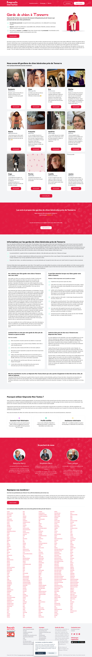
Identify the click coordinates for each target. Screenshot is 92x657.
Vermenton (72, 558)
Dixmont (24, 544)
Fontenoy (24, 586)
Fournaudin (25, 589)
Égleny (24, 556)
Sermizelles (56, 613)
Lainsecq (40, 523)
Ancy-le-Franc (9, 514)
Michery (40, 574)
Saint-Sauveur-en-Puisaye (58, 586)
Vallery (71, 543)
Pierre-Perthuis (41, 616)
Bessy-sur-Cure (9, 555)
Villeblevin (72, 567)
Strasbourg (61, 644)
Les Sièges (40, 534)
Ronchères (56, 540)
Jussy (24, 616)
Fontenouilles (25, 585)
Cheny (8, 609)
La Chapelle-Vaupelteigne (43, 516)
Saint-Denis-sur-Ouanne (58, 559)
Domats (24, 547)
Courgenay (24, 525)
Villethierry (72, 589)
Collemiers (24, 516)
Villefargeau (72, 573)
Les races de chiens (27, 641)
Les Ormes (40, 532)
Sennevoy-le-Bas (57, 603)
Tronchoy (71, 537)
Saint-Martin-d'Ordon (58, 574)
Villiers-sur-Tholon (73, 597)
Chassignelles (9, 598)
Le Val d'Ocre (41, 538)
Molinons (40, 580)
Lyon (66, 639)
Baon (8, 541)
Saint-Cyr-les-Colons (57, 556)
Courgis (24, 526)
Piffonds (55, 511)
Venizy (71, 550)
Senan (55, 601)
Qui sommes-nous (43, 630)
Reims (66, 642)
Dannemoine (25, 538)
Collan (24, 514)
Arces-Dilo (9, 526)
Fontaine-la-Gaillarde (26, 580)
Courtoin (24, 531)
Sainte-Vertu (56, 564)
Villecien (71, 571)
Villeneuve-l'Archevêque (74, 582)
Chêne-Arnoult (9, 606)
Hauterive (24, 603)
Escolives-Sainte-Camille (27, 564)
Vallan (71, 541)
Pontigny (55, 519)
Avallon (8, 538)
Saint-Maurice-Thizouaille (58, 582)
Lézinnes (40, 541)
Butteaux (8, 571)
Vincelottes (72, 601)
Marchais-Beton (41, 562)
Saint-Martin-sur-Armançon (59, 576)
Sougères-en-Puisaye (73, 514)
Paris (63, 639)
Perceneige (41, 612)
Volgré (71, 609)
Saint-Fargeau (56, 565)
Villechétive (72, 570)
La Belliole (40, 511)
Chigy (24, 511)
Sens (55, 606)
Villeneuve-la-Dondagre (74, 579)
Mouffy (40, 589)
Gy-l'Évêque (25, 601)
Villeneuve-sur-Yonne (73, 586)
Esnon (24, 565)
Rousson (55, 543)
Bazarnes (8, 544)
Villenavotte (72, 577)
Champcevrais (9, 582)
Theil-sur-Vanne (73, 525)
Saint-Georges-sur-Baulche (59, 567)
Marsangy (40, 564)
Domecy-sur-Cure (26, 549)
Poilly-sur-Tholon (57, 516)
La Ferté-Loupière (42, 519)
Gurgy (24, 600)
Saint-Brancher (57, 552)
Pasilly (40, 610)
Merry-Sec (40, 571)
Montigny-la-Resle (42, 586)
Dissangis (24, 543)
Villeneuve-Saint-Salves (74, 585)
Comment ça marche (33, 3)
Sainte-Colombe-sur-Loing (58, 561)
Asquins (8, 534)
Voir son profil (16, 106)
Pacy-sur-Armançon (42, 601)
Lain (39, 522)
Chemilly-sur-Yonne (10, 604)
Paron (40, 606)
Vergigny (71, 555)
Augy (8, 535)
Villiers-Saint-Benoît (73, 595)
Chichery (8, 616)
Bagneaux (8, 540)
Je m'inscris (68, 3)
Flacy (23, 571)
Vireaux (71, 604)
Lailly (39, 520)
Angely (8, 517)
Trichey (71, 535)
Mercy (40, 568)
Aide (24, 638)
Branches (8, 564)
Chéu (8, 612)
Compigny (24, 517)
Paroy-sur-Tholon (41, 609)
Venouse (71, 552)
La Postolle (40, 526)
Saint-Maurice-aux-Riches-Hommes (60, 579)
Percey (40, 613)
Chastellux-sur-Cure (10, 600)
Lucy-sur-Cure (41, 553)
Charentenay (9, 595)
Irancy (24, 604)
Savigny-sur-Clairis (57, 597)
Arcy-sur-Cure (9, 528)
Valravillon (72, 544)
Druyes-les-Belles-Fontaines (27, 553)
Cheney (8, 607)
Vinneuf (71, 603)
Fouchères (24, 588)
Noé (39, 598)
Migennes (40, 577)
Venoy (71, 553)
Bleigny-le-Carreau (10, 559)
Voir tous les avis (46, 227)
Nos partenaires (42, 638)
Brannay (8, 565)
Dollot (24, 546)
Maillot (40, 555)
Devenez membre (13, 36)
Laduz (40, 517)
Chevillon (8, 613)
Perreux (40, 615)
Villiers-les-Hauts (73, 592)
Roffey (55, 537)
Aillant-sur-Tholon (10, 512)
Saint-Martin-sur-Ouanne (58, 577)
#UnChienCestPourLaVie (28, 642)
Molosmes (40, 582)
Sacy (55, 546)
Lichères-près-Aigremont (43, 543)
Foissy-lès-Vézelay (26, 577)
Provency (56, 531)
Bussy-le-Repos (9, 570)
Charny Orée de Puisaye (11, 597)
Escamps (24, 562)
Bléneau (8, 561)
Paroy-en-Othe (41, 607)
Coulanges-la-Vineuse (26, 522)
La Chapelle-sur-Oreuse (43, 514)
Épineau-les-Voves (26, 559)
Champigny (9, 585)
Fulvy (24, 592)
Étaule (24, 567)
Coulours (24, 523)
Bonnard (8, 562)
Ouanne (40, 600)
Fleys (23, 574)
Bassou (8, 543)
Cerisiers (8, 576)
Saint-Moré (56, 583)
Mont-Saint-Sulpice (42, 588)
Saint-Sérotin (56, 589)
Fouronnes (24, 591)
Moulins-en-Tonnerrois (42, 591)
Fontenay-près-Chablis (26, 582)
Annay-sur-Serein (10, 520)
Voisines (71, 607)
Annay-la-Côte (9, 519)
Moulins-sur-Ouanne (42, 592)
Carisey (8, 573)
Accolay (8, 511)
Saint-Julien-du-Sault (57, 570)
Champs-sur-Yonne (10, 589)
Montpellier (62, 642)
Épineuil (24, 561)
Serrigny (55, 615)
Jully (23, 613)
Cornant (24, 519)
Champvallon (9, 591)
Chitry (24, 512)
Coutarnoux (25, 534)
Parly (39, 604)
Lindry (40, 546)
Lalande (40, 525)
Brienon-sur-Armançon (11, 567)
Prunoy (55, 532)
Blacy (8, 556)
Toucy (71, 532)
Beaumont (9, 546)
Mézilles (40, 573)
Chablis (8, 579)
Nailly (39, 595)
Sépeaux (55, 607)
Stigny (71, 516)
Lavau (40, 529)
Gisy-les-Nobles (25, 595)
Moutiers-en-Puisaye (42, 594)
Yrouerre (71, 612)
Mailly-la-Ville (41, 556)
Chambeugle (9, 580)
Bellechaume (9, 549)
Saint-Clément (56, 555)
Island (24, 606)
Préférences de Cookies (28, 644)
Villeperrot (72, 588)
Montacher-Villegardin (42, 585)
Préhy (55, 529)
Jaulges (24, 607)
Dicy (23, 540)
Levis (39, 540)
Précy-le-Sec (56, 525)
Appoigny (8, 525)
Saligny (55, 592)
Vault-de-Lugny (72, 547)
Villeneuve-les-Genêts (74, 583)
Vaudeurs (71, 546)
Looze (40, 550)
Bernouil (8, 552)
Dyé (23, 555)
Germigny (24, 594)
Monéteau (40, 583)
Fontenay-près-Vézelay (27, 583)
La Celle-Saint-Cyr (42, 512)
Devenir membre (13, 502)
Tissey (71, 531)
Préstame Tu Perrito (62, 650)
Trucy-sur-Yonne (73, 538)
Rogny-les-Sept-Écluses (58, 538)
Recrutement (42, 639)
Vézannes (71, 562)
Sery (55, 616)
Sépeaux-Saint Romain (58, 609)
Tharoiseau (72, 522)
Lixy (39, 549)
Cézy (8, 577)
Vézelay (71, 564)
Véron (71, 561)
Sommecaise (72, 511)
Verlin (71, 556)
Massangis (40, 565)
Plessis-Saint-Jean (57, 512)
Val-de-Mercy (72, 540)
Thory (71, 529)
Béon (8, 550)
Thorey (71, 526)
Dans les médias (42, 636)
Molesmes (40, 579)
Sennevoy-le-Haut (57, 604)
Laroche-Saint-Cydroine (43, 528)
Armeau (8, 532)
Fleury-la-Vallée (25, 573)
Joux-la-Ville (25, 612)
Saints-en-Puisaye (57, 588)
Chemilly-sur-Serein (10, 603)
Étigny (24, 568)
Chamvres (8, 592)
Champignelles (9, 583)
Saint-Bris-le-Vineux (57, 553)
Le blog (24, 639)
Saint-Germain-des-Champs (59, 568)
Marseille (62, 641)
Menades (40, 567)
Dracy (24, 552)
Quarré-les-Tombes (57, 534)
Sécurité (49, 3)
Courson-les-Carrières (26, 529)
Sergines (55, 612)
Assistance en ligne (75, 629)
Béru (8, 553)
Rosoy (55, 541)
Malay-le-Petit (41, 559)
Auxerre (8, 537)
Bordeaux (66, 641)
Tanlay (71, 519)
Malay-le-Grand (41, 558)
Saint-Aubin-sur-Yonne (58, 550)
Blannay (8, 558)
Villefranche (72, 574)
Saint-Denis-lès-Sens (57, 558)
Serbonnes (56, 610)
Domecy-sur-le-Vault (26, 550)
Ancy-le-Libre (9, 516)
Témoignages (42, 3)
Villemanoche (72, 576)
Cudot (24, 535)
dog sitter (65, 629)
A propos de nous (22, 655)
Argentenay (9, 529)
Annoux (8, 523)
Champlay (8, 586)
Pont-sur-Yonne (57, 522)
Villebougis (72, 568)
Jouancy (24, 610)
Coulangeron (25, 520)
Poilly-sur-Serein (57, 514)
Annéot (8, 522)
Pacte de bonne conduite (28, 629)
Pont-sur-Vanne (57, 520)
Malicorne (40, 561)
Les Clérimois (41, 531)
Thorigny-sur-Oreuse (73, 528)
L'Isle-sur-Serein (41, 547)
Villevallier (72, 591)
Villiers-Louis (72, 594)
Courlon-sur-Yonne (26, 528)
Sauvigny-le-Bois (57, 595)
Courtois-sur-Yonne (26, 532)
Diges (24, 541)
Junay (24, 615)
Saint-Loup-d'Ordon (57, 573)
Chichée (8, 615)
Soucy (71, 512)
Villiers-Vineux (72, 598)
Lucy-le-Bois (41, 552)
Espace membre (79, 3)
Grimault (24, 597)
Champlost (9, 588)
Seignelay (56, 598)
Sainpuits (55, 547)
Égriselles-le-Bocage (26, 558)
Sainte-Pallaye (56, 562)
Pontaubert (56, 517)
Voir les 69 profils (46, 195)
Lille (58, 642)
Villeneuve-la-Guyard (73, 580)
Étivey (24, 570)
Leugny (40, 537)
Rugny (55, 544)
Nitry (39, 597)
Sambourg (56, 594)
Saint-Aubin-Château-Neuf (58, 549)
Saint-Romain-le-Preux (58, 585)
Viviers (71, 606)
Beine (8, 547)
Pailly (39, 603)
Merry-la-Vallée (41, 570)
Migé (39, 576)
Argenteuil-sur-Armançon (11, 531)
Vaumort (71, 549)
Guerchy (24, 598)
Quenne (55, 535)
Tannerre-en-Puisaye (73, 520)
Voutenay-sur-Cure (73, 610)
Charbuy (8, 594)
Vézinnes (71, 565)
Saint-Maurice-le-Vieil (58, 580)
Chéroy (8, 610)
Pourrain (55, 523)
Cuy (23, 537)
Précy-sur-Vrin (56, 526)
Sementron (56, 600)
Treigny (71, 534)
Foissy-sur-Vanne (26, 579)
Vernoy (71, 559)
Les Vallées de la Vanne (43, 535)
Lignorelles (40, 544)
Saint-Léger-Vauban (57, 571)
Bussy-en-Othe (9, 568)
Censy (8, 574)
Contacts (73, 630)
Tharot (71, 523)
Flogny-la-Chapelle (26, 576)
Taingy (71, 517)
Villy (71, 600)
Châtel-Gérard (9, 601)
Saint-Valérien (56, 591)
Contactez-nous (29, 655)
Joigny (24, 609)
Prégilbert (56, 528)
